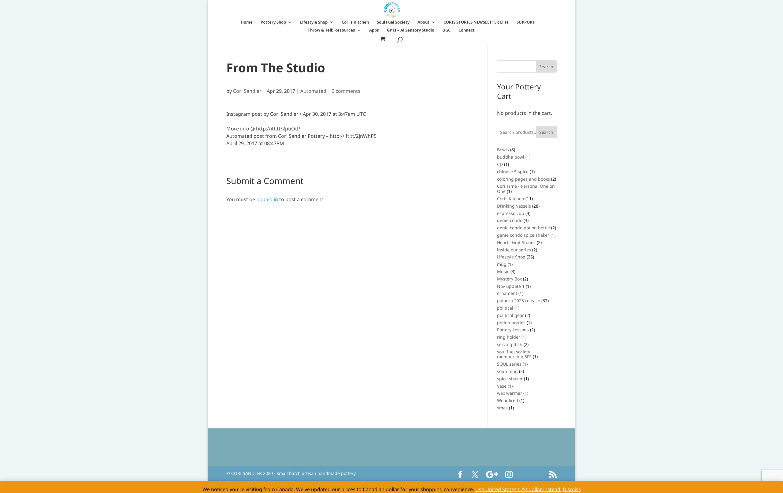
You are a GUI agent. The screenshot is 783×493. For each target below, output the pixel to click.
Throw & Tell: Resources (331, 30)
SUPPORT (526, 22)
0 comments (346, 91)
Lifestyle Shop (314, 22)
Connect (466, 30)
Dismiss (572, 489)
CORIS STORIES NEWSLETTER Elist (476, 22)
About (423, 22)
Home (247, 22)
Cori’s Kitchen (355, 22)
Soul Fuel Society (393, 22)
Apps (374, 30)
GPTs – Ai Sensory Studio (410, 30)
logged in (267, 199)
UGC (446, 30)
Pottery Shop (273, 22)
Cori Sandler (247, 91)
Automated (313, 91)
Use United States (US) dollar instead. (518, 489)
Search (546, 132)
